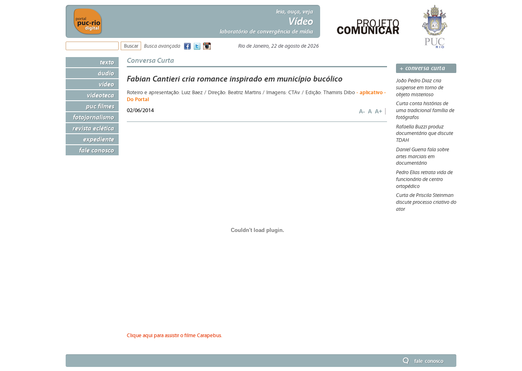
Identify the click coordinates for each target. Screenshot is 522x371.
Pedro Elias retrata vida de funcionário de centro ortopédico (424, 179)
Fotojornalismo (93, 117)
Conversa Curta (150, 60)
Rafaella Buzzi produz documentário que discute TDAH (424, 134)
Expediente (98, 139)
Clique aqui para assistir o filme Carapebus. (174, 336)
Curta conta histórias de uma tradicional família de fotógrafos (425, 110)
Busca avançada (162, 46)
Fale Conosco (96, 150)
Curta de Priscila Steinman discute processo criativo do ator (426, 202)
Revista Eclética (93, 128)
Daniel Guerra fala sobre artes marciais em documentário (422, 156)
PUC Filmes (100, 106)
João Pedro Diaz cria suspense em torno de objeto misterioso (419, 87)
